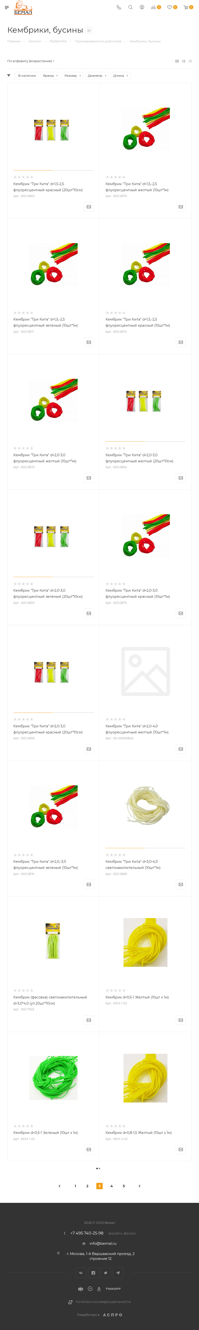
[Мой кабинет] (142, 7)
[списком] (183, 61)
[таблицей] (190, 61)
